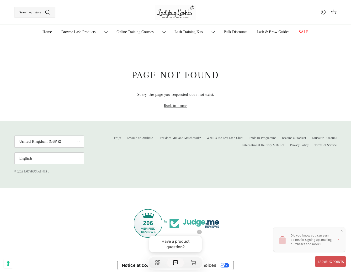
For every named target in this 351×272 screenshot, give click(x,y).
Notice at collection (142, 265)
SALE (303, 32)
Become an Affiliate (140, 138)
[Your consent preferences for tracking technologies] (8, 263)
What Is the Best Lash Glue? (225, 138)
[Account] (323, 12)
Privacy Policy (299, 145)
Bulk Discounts (235, 32)
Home (47, 32)
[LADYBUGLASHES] (175, 12)
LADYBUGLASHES (36, 171)
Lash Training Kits (189, 32)
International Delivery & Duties (263, 145)
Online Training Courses (135, 32)
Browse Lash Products (78, 32)
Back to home (175, 105)
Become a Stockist (294, 138)
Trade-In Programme (262, 138)
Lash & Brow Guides (273, 32)
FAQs (117, 138)
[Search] (47, 12)
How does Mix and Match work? (180, 138)
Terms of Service (325, 145)
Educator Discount (324, 138)
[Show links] (106, 32)
